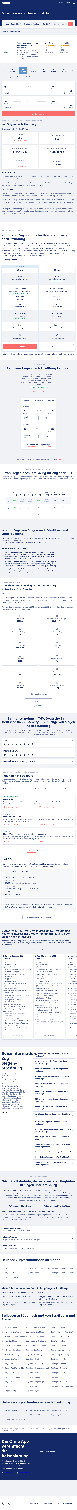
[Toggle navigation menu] (74, 3)
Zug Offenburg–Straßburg (36, 1415)
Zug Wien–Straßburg (58, 1341)
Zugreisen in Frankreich (23, 1428)
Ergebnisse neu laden (37, 391)
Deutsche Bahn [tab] (38, 950)
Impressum (34, 1504)
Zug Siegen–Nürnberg (10, 1277)
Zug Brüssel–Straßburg (10, 1354)
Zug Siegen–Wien (32, 1372)
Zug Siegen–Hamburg (34, 1363)
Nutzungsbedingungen (50, 1504)
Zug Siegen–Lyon (32, 1391)
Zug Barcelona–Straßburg (36, 1341)
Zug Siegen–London (58, 1363)
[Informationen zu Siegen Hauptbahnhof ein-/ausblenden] (72, 1229)
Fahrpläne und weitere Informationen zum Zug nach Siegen (18, 1303)
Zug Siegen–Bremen (9, 1268)
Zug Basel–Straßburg (34, 1354)
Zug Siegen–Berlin (33, 1359)
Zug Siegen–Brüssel (9, 1386)
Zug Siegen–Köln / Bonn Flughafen (64, 1386)
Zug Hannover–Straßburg (60, 1350)
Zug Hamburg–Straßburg (11, 1332)
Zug (10, 1428)
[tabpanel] (38, 997)
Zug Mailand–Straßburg (60, 1336)
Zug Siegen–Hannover (59, 1381)
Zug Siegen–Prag (8, 1381)
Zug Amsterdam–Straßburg (36, 1345)
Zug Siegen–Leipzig (9, 1391)
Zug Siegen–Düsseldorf (59, 1372)
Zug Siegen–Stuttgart (59, 1368)
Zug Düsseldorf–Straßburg (12, 1345)
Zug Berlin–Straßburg (10, 1327)
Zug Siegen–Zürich (33, 1377)
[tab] (12, 76)
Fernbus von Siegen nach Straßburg (16, 1296)
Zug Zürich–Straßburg (59, 1345)
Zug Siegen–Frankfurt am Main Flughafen (42, 1368)
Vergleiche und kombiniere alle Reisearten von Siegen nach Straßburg (57, 1297)
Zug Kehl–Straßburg (9, 1415)
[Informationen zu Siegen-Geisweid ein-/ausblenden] (72, 1247)
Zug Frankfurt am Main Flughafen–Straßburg (19, 1336)
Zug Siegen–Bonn (32, 1272)
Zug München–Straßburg (35, 1327)
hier (59, 460)
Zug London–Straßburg (35, 1332)
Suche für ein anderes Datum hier (38, 446)
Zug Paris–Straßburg (58, 1327)
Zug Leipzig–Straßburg (10, 1359)
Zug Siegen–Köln (8, 1272)
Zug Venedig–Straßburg (60, 1354)
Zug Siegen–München (59, 1359)
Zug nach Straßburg (42, 1428)
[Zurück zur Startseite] (6, 3)
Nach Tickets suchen (20, 141)
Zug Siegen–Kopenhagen (35, 1381)
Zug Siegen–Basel (32, 1386)
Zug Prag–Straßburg (34, 1350)
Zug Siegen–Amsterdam (11, 1377)
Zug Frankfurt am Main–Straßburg (64, 1332)
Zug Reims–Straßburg (59, 1410)
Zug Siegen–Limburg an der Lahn (38, 1268)
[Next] (72, 70)
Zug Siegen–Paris (8, 1363)
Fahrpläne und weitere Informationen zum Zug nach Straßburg (55, 1303)
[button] (46, 24)
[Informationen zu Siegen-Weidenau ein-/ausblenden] (72, 1238)
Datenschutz (67, 1504)
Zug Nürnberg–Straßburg (11, 1350)
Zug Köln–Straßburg (9, 1341)
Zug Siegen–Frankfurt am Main (62, 1272)
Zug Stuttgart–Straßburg (35, 1336)
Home (4, 1428)
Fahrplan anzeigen (20, 166)
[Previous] (8, 493)
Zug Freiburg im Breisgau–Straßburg (15, 1419)
